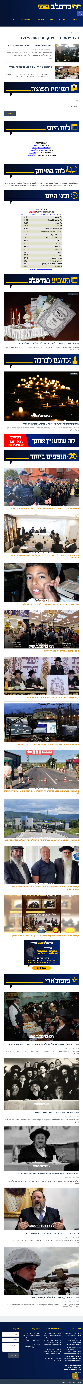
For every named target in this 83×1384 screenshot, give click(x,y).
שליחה (10, 113)
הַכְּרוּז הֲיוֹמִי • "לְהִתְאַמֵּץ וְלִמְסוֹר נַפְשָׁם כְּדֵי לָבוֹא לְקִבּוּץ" (55, 1297)
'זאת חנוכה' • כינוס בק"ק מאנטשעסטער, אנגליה (29, 45)
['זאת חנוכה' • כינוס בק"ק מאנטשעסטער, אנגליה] (67, 53)
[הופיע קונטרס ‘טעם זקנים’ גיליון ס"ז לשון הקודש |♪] (41, 1084)
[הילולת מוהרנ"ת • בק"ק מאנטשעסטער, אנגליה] (67, 72)
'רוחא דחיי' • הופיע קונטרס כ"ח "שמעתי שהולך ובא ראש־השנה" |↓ (48, 1173)
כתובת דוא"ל (73, 106)
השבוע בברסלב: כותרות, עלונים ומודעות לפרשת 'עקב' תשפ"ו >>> (49, 343)
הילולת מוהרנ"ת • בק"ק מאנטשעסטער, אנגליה (30, 67)
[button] (80, 13)
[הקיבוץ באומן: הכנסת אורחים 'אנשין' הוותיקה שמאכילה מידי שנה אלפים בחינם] (41, 1016)
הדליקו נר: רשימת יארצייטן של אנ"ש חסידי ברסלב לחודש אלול (51, 424)
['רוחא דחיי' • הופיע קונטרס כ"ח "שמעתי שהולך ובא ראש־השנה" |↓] (41, 1148)
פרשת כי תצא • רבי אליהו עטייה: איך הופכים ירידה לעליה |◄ (52, 1233)
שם (77, 101)
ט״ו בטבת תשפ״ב (42, 71)
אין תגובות (31, 49)
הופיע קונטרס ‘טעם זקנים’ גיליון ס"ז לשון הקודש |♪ (56, 1112)
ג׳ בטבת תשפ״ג (42, 49)
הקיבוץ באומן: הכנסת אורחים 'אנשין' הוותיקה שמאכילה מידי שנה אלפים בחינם (43, 1044)
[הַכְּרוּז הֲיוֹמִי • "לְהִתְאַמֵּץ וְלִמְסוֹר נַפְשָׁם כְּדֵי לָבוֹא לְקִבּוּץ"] (41, 1271)
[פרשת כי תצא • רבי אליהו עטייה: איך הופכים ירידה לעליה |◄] (41, 1209)
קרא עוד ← (49, 58)
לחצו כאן (75, 1358)
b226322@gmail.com (32, 1347)
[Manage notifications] (77, 1378)
